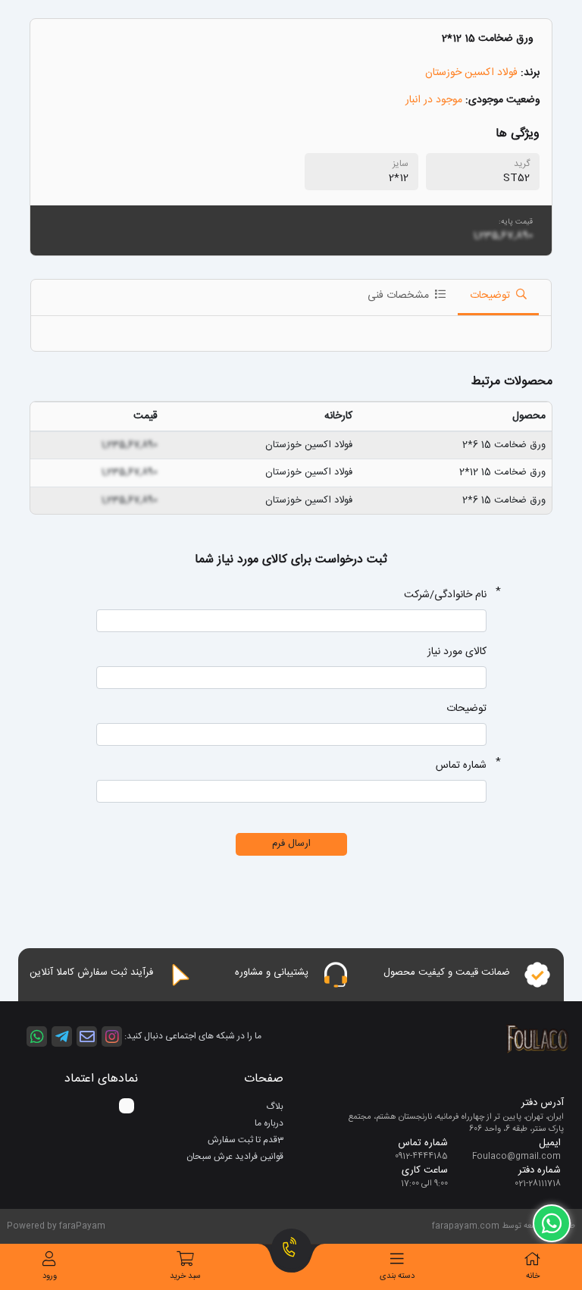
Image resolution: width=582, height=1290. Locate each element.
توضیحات (466, 709)
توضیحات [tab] (491, 295)
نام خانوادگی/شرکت (445, 595)
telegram (62, 1036)
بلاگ (274, 1106)
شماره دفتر (539, 1171)
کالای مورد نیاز (457, 652)
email (87, 1036)
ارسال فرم (291, 843)
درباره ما (269, 1123)
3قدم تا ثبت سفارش (245, 1140)
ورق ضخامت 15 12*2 (502, 472)
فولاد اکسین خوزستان (471, 73)
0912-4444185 (421, 1156)
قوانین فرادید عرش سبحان (234, 1156)
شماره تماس (461, 766)
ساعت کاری (425, 1171)
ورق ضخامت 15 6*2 (504, 445)
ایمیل (550, 1143)
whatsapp (37, 1036)
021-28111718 (538, 1184)
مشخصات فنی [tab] (400, 295)
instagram (112, 1036)
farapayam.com (465, 1226)
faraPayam (82, 1226)
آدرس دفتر (542, 1103)
